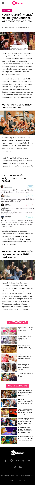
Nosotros (22, 480)
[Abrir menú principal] (2, 3)
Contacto (12, 480)
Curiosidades (7, 10)
